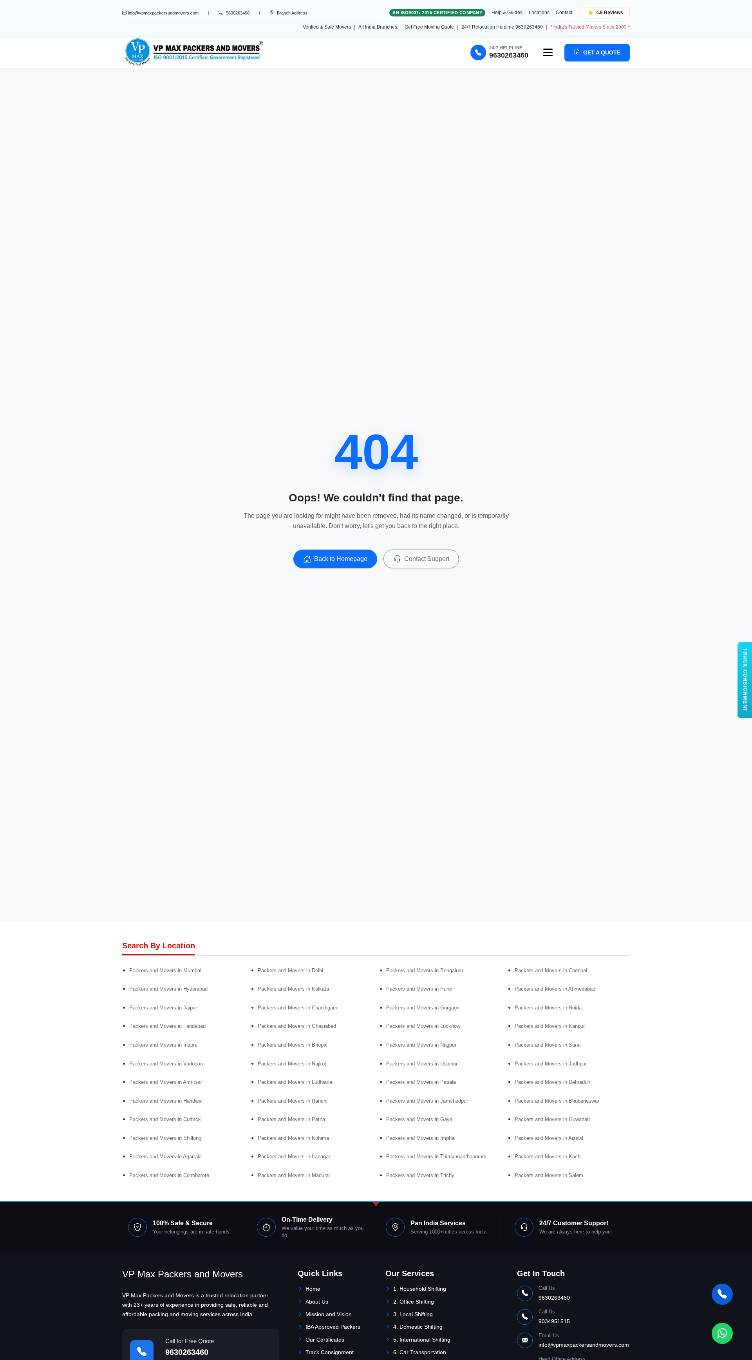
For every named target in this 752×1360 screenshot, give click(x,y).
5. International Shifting (421, 1339)
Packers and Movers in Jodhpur (551, 1064)
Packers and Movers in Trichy (420, 1175)
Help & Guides (507, 12)
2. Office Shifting (413, 1302)
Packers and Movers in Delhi (290, 970)
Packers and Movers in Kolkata (293, 989)
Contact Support (426, 558)
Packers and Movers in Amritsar (165, 1082)
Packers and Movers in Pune (419, 989)
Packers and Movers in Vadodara (166, 1064)
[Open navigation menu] (548, 52)
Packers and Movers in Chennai (551, 970)
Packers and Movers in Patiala (421, 1082)
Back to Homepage (340, 558)
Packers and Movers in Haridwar (166, 1101)
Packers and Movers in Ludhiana (295, 1082)
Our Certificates (325, 1339)
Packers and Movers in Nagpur (421, 1045)
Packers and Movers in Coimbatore (169, 1175)
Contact (564, 12)
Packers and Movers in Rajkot (292, 1064)
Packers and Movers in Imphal (421, 1138)
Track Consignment (330, 1352)
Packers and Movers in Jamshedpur (427, 1101)
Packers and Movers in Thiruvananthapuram (436, 1156)
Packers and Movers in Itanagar (294, 1156)
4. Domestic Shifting (418, 1327)
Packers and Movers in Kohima (293, 1138)
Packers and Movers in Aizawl (549, 1138)
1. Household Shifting (419, 1289)
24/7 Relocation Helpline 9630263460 (502, 27)
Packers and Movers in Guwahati (552, 1119)
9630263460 (186, 1352)
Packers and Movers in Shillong (165, 1138)
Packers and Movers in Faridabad (167, 1026)
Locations (539, 12)
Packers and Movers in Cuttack (165, 1119)
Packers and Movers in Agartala (165, 1156)
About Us (317, 1302)
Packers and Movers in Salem (549, 1175)
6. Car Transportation (419, 1352)
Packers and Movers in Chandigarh (297, 1008)
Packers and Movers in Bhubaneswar (557, 1101)
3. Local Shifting (413, 1314)
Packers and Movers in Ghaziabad (297, 1026)
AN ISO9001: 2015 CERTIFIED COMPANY (437, 12)
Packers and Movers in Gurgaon (422, 1008)
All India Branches (377, 27)
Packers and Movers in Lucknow (423, 1026)
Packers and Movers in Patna (291, 1119)
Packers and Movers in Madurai (294, 1175)
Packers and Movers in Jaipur (163, 1008)
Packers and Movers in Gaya (419, 1119)
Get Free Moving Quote (429, 27)
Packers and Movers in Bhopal (292, 1045)
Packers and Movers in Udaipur (421, 1064)
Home (313, 1289)
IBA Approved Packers (333, 1327)
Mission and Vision (329, 1314)
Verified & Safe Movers (327, 27)
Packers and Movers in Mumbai (165, 970)
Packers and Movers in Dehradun (552, 1082)
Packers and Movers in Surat (548, 1045)
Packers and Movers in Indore (163, 1045)
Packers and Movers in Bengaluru (424, 970)
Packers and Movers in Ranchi (292, 1101)
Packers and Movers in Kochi (548, 1156)
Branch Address (292, 13)
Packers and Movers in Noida (548, 1008)
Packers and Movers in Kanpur (550, 1026)
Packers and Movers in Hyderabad (168, 989)
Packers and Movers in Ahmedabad (555, 989)
